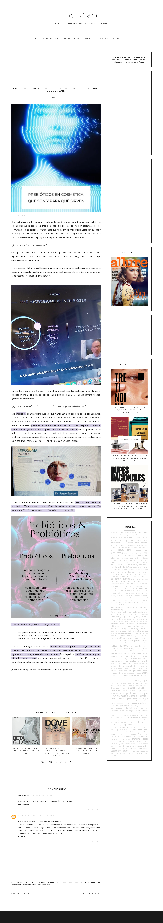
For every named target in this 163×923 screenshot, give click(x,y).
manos (139, 653)
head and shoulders (134, 619)
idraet (124, 626)
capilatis (114, 570)
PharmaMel (114, 693)
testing (142, 727)
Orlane (141, 683)
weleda (122, 753)
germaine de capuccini (120, 614)
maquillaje (130, 656)
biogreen (139, 558)
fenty (133, 610)
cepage (121, 572)
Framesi (128, 612)
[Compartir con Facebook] (65, 762)
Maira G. (95, 917)
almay (118, 537)
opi (137, 683)
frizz (133, 612)
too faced (115, 737)
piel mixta (121, 695)
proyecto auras (142, 706)
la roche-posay (132, 640)
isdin (130, 631)
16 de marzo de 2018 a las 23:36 (39, 816)
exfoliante (115, 607)
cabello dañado (125, 567)
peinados (130, 687)
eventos (123, 604)
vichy (134, 746)
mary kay (134, 659)
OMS (129, 683)
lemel (146, 646)
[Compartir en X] (61, 762)
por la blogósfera (140, 701)
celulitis (113, 572)
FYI (136, 612)
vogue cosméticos (138, 751)
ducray (113, 596)
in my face (126, 629)
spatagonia (137, 725)
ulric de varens (126, 741)
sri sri (145, 725)
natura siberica (117, 675)
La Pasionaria (143, 638)
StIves (119, 727)
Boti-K (139, 562)
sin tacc (136, 720)
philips (122, 693)
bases (113, 547)
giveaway (145, 614)
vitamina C (133, 748)
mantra (145, 653)
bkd (131, 560)
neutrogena (126, 678)
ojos (145, 680)
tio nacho (121, 734)
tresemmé (114, 741)
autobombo (115, 545)
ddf (119, 588)
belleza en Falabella (119, 555)
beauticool (137, 548)
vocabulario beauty (120, 750)
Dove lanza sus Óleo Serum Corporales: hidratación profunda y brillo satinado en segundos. (56, 752)
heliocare (122, 621)
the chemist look (141, 729)
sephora (119, 718)
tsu (119, 741)
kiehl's (113, 636)
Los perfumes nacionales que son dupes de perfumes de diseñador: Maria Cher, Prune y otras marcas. (129, 506)
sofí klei (132, 722)
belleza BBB (141, 553)
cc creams (131, 570)
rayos (141, 708)
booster (133, 562)
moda (145, 671)
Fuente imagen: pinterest (18, 215)
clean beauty (133, 576)
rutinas (145, 713)
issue (134, 631)
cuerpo (139, 585)
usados (114, 746)
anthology (114, 540)
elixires (113, 600)
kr (133, 636)
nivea (143, 678)
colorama (134, 579)
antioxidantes (116, 543)
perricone (133, 690)
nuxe (131, 681)
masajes (121, 661)
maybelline (127, 663)
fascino (125, 610)
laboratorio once (117, 643)
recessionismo (124, 711)
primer (134, 703)
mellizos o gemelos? (124, 666)
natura (144, 672)
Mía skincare (131, 668)
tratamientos (143, 736)
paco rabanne (120, 686)
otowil (113, 686)
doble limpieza (137, 593)
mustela (123, 673)
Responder (94, 809)
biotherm (120, 560)
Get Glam (81, 15)
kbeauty (124, 633)
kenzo (130, 633)
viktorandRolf (123, 748)
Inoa (112, 631)
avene (121, 545)
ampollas (130, 537)
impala (113, 629)
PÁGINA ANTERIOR (91, 893)
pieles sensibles (134, 698)
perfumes (115, 690)
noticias (126, 681)
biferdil (113, 558)
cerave (145, 572)
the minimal (126, 732)
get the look (136, 614)
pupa (112, 708)
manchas (132, 653)
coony (122, 583)
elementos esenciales (137, 598)
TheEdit (87, 38)
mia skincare (122, 668)
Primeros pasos (50, 38)
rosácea (125, 713)
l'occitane (114, 638)
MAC (130, 651)
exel (135, 605)
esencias (131, 602)
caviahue (124, 570)
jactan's (113, 633)
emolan (145, 600)
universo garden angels (120, 744)
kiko (117, 636)
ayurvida (137, 545)
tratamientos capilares (120, 739)
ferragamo (139, 610)
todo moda (129, 734)
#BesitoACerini (116, 533)
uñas (133, 743)
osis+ (146, 683)
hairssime (114, 619)
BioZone (127, 560)
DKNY (128, 593)
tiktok (145, 732)
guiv (140, 617)
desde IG (137, 590)
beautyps (117, 553)
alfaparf (145, 535)
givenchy (115, 616)
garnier (141, 612)
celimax (145, 570)
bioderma (132, 558)
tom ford (137, 734)
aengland (134, 535)
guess (132, 617)
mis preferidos (135, 670)
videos (139, 746)
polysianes (122, 701)
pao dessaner (138, 686)
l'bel (146, 636)
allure (113, 537)
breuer (145, 562)
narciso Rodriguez (132, 673)
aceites (133, 532)
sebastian (140, 715)
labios (145, 640)
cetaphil (114, 574)
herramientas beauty (122, 623)
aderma (114, 535)
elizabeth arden (122, 600)
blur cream (144, 560)
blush (113, 562)
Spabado (128, 724)
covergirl (145, 584)
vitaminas (143, 748)
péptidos (143, 687)
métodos (136, 666)
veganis (122, 746)
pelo (137, 688)
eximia (123, 607)
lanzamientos (119, 645)
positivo (113, 703)
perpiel (125, 690)
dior (120, 593)
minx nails (123, 671)
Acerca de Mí (102, 38)
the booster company (126, 730)
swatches (125, 727)
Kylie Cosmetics (139, 636)
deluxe (125, 588)
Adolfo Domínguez (123, 535)
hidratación (142, 623)
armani (130, 543)
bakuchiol (144, 545)
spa (121, 725)
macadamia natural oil (140, 651)
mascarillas (131, 661)
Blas (134, 560)
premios (129, 703)
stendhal (114, 727)
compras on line (140, 581)
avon (131, 545)
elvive (130, 600)
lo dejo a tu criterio (138, 648)
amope (123, 537)
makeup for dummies (119, 653)
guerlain (127, 617)
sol (137, 722)
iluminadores (141, 626)
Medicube (137, 664)
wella (128, 753)
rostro (130, 713)
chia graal (133, 574)
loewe (113, 651)
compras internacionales (121, 581)
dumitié (120, 596)
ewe (130, 605)
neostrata (117, 678)
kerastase (137, 633)
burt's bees (130, 565)
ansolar (145, 537)
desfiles (114, 593)
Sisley (146, 720)
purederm (120, 708)
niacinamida (135, 678)
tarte (132, 727)
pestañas (143, 690)
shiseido (141, 718)
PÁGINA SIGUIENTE (20, 893)
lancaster (137, 643)
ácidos (140, 532)
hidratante (116, 626)
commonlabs (143, 579)
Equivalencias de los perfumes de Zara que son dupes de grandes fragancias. (129, 458)
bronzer (114, 565)
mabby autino (123, 651)
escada (125, 602)
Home (35, 38)
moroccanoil (115, 673)
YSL (142, 753)
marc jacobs (143, 656)
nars (139, 673)
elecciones (124, 598)
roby (118, 713)
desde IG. (144, 591)
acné (145, 532)
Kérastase (145, 633)
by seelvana (141, 565)
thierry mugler (135, 732)
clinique (145, 576)
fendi (130, 610)
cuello (132, 586)
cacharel (136, 567)
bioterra (113, 560)
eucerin (114, 605)
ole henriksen (122, 683)
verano (128, 746)
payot (124, 688)
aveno (127, 545)
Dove (146, 593)
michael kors (140, 668)
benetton (138, 555)
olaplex (113, 683)
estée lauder (142, 602)
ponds (129, 701)
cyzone (113, 588)
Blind (138, 560)
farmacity (119, 610)
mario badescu (116, 659)
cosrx (139, 584)
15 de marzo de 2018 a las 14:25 (42, 795)
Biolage (145, 558)
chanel (120, 574)
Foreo (118, 612)
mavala (145, 661)
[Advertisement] (56, 66)
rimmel (113, 713)
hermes (145, 621)
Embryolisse (137, 600)
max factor (115, 663)
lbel (140, 646)
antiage (124, 540)
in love (119, 629)
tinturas (114, 734)
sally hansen (117, 715)
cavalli (119, 570)
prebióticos (121, 703)
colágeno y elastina (120, 578)
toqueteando (126, 736)
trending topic (140, 738)
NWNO (136, 681)
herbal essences (137, 621)
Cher (126, 574)
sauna (124, 715)
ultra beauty (136, 741)
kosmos (129, 636)
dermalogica (115, 591)
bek (125, 553)
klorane (123, 636)
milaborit (114, 671)
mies (146, 668)
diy (124, 593)
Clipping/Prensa (71, 38)
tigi (142, 732)
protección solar (128, 705)
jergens (118, 633)
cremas (114, 585)
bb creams (129, 547)
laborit (126, 643)
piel (128, 693)
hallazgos (122, 619)
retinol (138, 710)
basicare (120, 548)
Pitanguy (145, 699)
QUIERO (129, 708)
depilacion (133, 588)
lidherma (115, 648)
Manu (21, 816)
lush (116, 651)
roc (121, 713)
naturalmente (129, 675)
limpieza (124, 648)
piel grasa (137, 693)
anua (125, 543)
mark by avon (126, 659)
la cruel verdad (132, 638)
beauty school (125, 549)
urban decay (143, 744)
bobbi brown (122, 562)
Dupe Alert (128, 596)
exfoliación (143, 605)
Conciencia (115, 584)
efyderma (114, 598)
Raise (135, 708)
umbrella (145, 741)
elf (147, 598)
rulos (140, 713)
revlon (145, 710)
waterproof (114, 753)
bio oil (119, 558)
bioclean (125, 558)
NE (144, 675)
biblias (145, 555)
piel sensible (142, 695)
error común (116, 602)
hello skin (128, 621)
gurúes (145, 617)
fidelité (145, 610)
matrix (139, 661)
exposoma (139, 607)
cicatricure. (114, 576)
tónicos (145, 734)
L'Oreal (122, 638)
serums (126, 717)
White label (135, 753)
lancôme (144, 643)
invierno (118, 631)
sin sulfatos (127, 720)
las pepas (134, 646)
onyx (133, 683)
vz (147, 751)
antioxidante (139, 540)
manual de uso (117, 656)
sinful (141, 720)
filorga (113, 612)
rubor (135, 713)
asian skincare (141, 543)
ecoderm (137, 596)
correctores (130, 583)
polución (114, 701)
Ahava (139, 535)
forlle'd (122, 612)
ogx (140, 681)
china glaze (143, 574)
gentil (146, 612)
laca (131, 643)
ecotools (144, 596)
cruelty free (124, 586)
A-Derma (126, 533)
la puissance (116, 640)
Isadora (125, 631)
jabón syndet (142, 631)
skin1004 (114, 722)
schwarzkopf (131, 715)
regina (131, 710)
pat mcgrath (117, 688)
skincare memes (123, 722)
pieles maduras (118, 698)
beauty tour (142, 550)
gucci (121, 617)
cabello (114, 567)
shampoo (134, 717)
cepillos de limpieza (133, 572)
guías (136, 617)
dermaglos (143, 588)
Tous (134, 737)
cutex (146, 586)
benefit (130, 555)
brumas (121, 565)
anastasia (139, 537)
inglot (133, 629)
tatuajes (136, 727)
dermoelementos (125, 591)
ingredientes (141, 628)
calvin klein (143, 567)
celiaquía (139, 570)
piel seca (131, 695)
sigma (119, 720)
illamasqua (131, 626)
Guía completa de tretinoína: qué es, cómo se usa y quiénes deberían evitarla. (129, 409)
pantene (129, 685)
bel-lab (131, 553)
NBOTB (139, 675)
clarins (122, 576)
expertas (130, 607)
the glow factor (116, 732)
